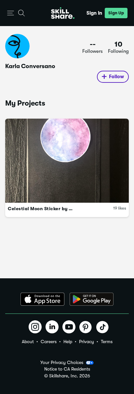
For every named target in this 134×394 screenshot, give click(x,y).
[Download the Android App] (92, 299)
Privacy (86, 341)
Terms (107, 341)
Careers (49, 341)
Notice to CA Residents (67, 369)
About (28, 341)
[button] (11, 13)
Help (67, 341)
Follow (116, 77)
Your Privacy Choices (61, 362)
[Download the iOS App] (42, 299)
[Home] (62, 13)
